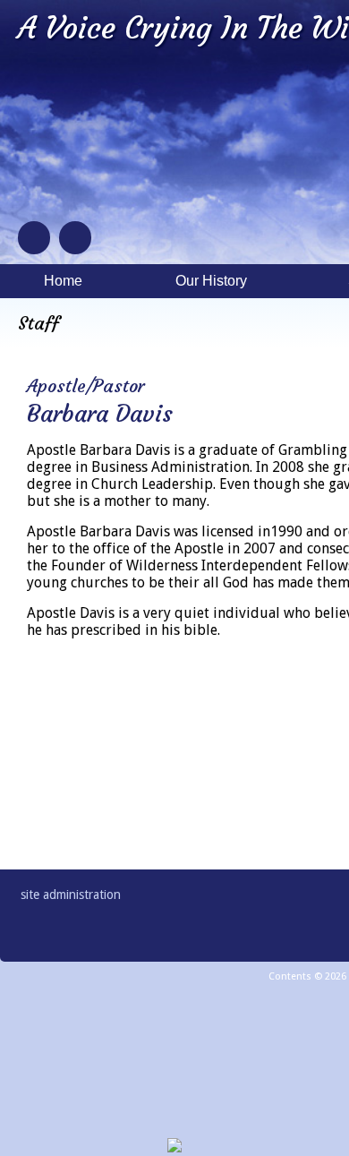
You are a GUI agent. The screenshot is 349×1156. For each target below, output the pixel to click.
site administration (71, 894)
